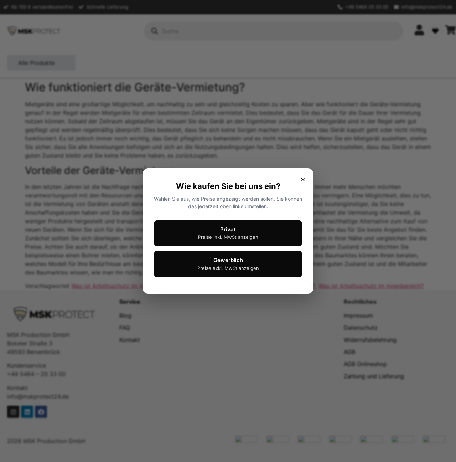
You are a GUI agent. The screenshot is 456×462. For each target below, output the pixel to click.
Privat (228, 233)
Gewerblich (228, 264)
